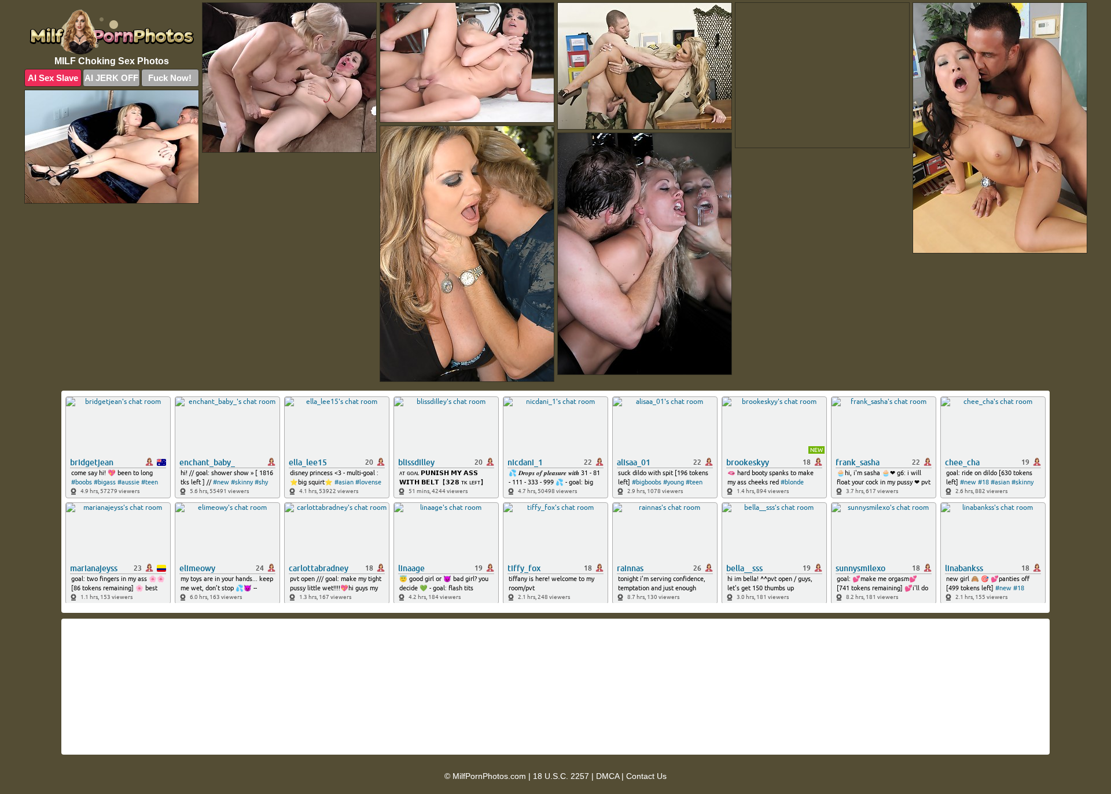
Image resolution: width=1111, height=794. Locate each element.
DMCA (607, 776)
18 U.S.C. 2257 (561, 776)
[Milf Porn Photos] (111, 31)
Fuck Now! (170, 78)
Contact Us (646, 776)
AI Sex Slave (53, 78)
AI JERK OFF (111, 78)
